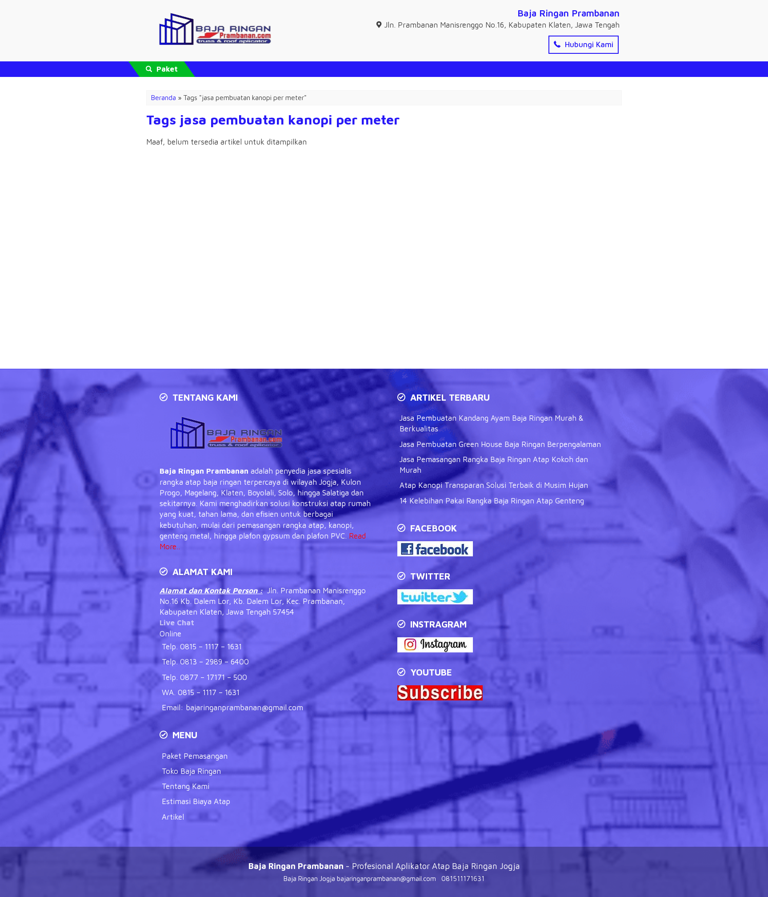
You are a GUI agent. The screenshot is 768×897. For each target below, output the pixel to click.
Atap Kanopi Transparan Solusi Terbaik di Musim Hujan (494, 485)
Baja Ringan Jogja (309, 878)
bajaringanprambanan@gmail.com (244, 707)
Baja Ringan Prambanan (568, 13)
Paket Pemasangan (195, 756)
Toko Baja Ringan (191, 771)
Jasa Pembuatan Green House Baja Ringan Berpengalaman (500, 444)
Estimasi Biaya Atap (196, 801)
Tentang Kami (185, 786)
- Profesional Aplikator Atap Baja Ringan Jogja (384, 866)
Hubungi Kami (588, 44)
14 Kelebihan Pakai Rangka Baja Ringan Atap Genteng (492, 500)
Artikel (173, 817)
